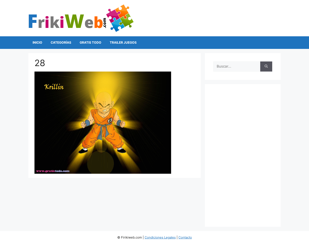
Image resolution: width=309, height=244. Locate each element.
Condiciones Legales (160, 237)
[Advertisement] (242, 155)
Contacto (185, 237)
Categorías (61, 42)
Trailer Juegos (123, 42)
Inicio (37, 42)
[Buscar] (266, 66)
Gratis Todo (90, 42)
